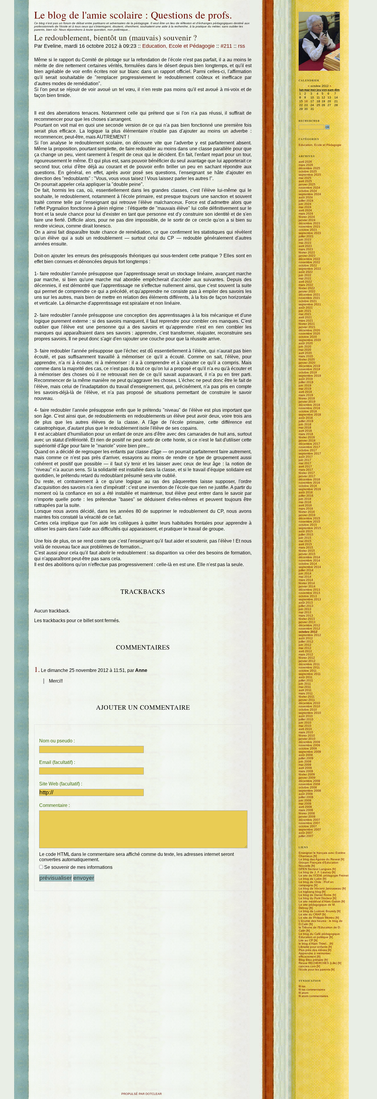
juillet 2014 (306, 570)
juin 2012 (305, 644)
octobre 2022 (308, 265)
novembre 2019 (309, 369)
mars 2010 (306, 732)
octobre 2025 (308, 171)
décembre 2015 (309, 518)
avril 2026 (305, 161)
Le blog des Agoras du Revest (319, 859)
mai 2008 (305, 803)
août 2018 (306, 417)
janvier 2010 (307, 738)
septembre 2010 (310, 712)
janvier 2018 (307, 440)
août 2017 (306, 456)
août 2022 (306, 271)
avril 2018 (305, 430)
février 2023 (307, 252)
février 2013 (307, 618)
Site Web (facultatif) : (60, 783)
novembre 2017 (309, 447)
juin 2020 (305, 346)
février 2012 (307, 657)
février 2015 (307, 550)
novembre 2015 (309, 521)
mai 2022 (305, 278)
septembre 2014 (310, 567)
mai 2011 (305, 686)
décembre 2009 (309, 742)
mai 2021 (305, 314)
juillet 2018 (306, 421)
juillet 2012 (306, 641)
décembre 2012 (309, 625)
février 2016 (307, 511)
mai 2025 (305, 177)
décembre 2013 (309, 589)
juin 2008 (305, 800)
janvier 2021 (307, 327)
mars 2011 (306, 693)
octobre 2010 (308, 709)
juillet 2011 (306, 680)
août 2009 (306, 755)
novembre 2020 (309, 333)
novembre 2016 (309, 482)
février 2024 (307, 216)
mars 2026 (306, 165)
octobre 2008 (308, 787)
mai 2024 (305, 207)
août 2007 (306, 832)
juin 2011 (305, 683)
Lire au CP (306, 940)
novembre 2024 (309, 187)
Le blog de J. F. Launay (315, 872)
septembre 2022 (310, 268)
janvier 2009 (307, 777)
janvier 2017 (307, 476)
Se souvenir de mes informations (78, 867)
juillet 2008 (306, 797)
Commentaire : (54, 805)
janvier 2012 (307, 661)
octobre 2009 (308, 748)
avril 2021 (305, 317)
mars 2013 (306, 615)
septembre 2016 (310, 489)
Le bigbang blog (310, 891)
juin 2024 (305, 203)
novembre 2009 (309, 745)
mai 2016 (305, 502)
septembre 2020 (310, 340)
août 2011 (305, 677)
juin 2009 (305, 761)
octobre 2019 (308, 372)
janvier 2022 (307, 291)
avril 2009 (305, 768)
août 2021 (306, 307)
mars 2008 (306, 810)
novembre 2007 (309, 823)
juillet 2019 (306, 382)
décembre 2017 (309, 443)
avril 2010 (305, 729)
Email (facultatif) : (57, 762)
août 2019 (306, 378)
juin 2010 (305, 722)
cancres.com (307, 966)
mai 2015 (305, 541)
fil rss (302, 986)
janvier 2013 (307, 622)
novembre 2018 (309, 408)
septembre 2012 (310, 635)
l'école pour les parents (314, 969)
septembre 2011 (310, 673)
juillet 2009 (306, 758)
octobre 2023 (308, 229)
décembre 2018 (309, 404)
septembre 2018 (310, 414)
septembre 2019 (310, 375)
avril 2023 (305, 246)
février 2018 (307, 437)
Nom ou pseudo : (57, 740)
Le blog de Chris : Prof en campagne (316, 883)
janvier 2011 (307, 699)
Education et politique (313, 937)
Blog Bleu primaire (311, 959)
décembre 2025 (309, 168)
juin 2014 (305, 573)
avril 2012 (305, 651)
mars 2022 (306, 284)
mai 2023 (305, 242)
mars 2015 (306, 547)
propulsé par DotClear (141, 1093)
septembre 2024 (310, 194)
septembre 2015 (310, 528)
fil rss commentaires (312, 989)
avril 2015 (305, 544)
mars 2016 (306, 508)
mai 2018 (305, 427)
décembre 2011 (309, 664)
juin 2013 (305, 609)
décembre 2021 (309, 294)
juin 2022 (305, 275)
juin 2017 (305, 460)
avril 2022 (305, 281)
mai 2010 (305, 725)
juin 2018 (305, 424)
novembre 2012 (309, 628)
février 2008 (307, 813)
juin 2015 (305, 537)
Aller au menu (47, 7)
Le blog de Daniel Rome (315, 895)
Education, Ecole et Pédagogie (178, 46)
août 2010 (306, 716)
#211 (226, 46)
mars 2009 (306, 771)
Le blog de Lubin (310, 878)
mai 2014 (305, 576)
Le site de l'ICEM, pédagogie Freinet (323, 875)
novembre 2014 (309, 560)
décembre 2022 (309, 259)
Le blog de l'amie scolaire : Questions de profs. (133, 15)
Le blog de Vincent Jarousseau (320, 888)
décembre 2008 (309, 780)
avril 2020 (305, 353)
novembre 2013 (309, 592)
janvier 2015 (307, 554)
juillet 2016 (306, 495)
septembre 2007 (310, 829)
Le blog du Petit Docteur (315, 898)
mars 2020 (306, 356)
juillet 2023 (306, 236)
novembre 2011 (309, 667)
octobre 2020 (308, 336)
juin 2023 (305, 239)
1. (37, 669)
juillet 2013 (306, 605)
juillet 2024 (306, 200)
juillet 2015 (306, 534)
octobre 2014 (308, 563)
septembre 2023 (310, 233)
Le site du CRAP (310, 914)
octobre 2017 (308, 450)
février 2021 (307, 323)
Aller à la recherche (61, 7)
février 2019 (307, 398)
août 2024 (306, 197)
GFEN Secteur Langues (315, 869)
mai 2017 (305, 463)
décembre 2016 (309, 479)
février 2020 (307, 359)
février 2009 (307, 774)
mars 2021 (306, 320)
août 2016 (306, 492)
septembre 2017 (310, 453)
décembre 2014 (309, 557)
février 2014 (307, 583)
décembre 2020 (309, 330)
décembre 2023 (309, 223)
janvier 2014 (307, 586)
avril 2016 (305, 505)
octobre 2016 (308, 485)
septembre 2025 (310, 174)
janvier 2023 (307, 255)
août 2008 (306, 793)
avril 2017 (305, 466)
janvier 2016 (307, 515)
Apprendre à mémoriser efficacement (314, 955)
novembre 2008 (309, 784)
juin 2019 (305, 385)
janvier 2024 (307, 220)
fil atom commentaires (313, 996)
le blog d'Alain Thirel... (314, 943)
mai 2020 (305, 349)
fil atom (303, 992)
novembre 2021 (309, 297)
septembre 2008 (310, 790)
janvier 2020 (307, 362)
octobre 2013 (308, 596)
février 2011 (307, 696)
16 (306, 101)
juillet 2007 (306, 836)
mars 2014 (306, 579)
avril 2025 (305, 181)
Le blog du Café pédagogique (319, 933)
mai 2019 (305, 388)
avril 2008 (305, 806)
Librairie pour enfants (313, 946)
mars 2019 (306, 395)
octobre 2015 (308, 524)
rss (241, 46)
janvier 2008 (307, 816)
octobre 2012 (308, 631)
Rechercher (309, 121)
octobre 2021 (308, 301)
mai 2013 (305, 612)
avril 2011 (305, 690)
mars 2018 (306, 434)
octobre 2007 (308, 826)
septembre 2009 (310, 751)
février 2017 (307, 472)
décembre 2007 (309, 819)
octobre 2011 (308, 670)
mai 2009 (305, 764)
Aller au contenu (34, 7)
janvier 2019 (307, 401)
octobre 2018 (308, 411)
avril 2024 (305, 210)
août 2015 (306, 531)
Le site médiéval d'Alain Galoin (319, 901)
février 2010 (307, 735)
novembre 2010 (309, 706)
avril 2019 (305, 391)
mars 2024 (306, 213)
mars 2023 (306, 249)
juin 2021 (305, 310)
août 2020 (306, 343)
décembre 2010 (309, 703)
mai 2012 (305, 648)
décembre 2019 (309, 366)
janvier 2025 (307, 184)
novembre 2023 (309, 226)
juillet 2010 (306, 719)
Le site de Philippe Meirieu (317, 917)
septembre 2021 (310, 304)
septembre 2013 (310, 599)
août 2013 (306, 602)
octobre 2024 (308, 190)
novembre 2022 (309, 262)
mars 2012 (306, 654)
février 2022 (307, 288)
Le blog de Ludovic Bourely (317, 911)
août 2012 (306, 638)
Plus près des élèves (313, 950)
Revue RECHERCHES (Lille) (318, 963)
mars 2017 (306, 469)
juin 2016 (305, 498)
